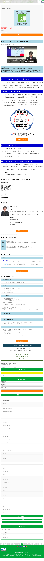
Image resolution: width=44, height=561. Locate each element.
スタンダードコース (6, 479)
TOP (1, 3)
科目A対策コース (5, 487)
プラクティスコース (6, 495)
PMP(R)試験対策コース (7, 460)
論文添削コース (5, 490)
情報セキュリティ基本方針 (19, 555)
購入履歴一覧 (5, 264)
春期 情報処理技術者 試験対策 (7, 408)
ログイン (22, 372)
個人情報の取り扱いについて (34, 554)
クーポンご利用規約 (25, 554)
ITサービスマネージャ (6, 447)
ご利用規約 (7, 554)
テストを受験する (5, 537)
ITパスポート (5, 414)
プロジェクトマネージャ (6, 433)
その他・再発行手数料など (7, 509)
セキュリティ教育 (5, 471)
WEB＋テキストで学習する (6, 529)
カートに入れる (23, 34)
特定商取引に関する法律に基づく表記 (16, 554)
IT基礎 (4, 468)
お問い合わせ (22, 519)
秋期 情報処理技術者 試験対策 (7, 411)
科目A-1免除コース (6, 482)
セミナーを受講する (5, 532)
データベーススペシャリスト (7, 428)
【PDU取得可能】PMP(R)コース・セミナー (9, 400)
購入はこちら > (22, 139)
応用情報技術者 (5, 422)
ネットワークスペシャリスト (7, 439)
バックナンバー (5, 512)
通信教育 (4, 403)
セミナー (4, 458)
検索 (22, 391)
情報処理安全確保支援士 (6, 425)
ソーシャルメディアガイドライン (29, 555)
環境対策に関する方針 (38, 555)
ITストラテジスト (5, 442)
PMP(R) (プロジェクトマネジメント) (8, 450)
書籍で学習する (4, 534)
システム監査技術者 (6, 436)
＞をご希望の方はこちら (6, 375)
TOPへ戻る (22, 544)
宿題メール (4, 506)
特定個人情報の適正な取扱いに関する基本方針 (8, 555)
